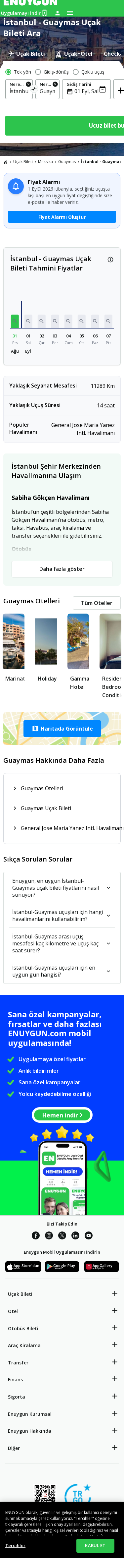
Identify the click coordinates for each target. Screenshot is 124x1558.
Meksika (45, 161)
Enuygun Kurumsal (30, 1414)
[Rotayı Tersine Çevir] (34, 90)
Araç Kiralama (24, 1345)
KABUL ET (95, 1545)
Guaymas (67, 161)
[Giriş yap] (57, 13)
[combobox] (19, 91)
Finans (15, 1379)
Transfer (18, 1362)
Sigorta (16, 1397)
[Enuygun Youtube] (89, 1236)
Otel (13, 1311)
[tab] (26, 53)
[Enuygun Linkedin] (75, 1236)
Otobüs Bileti (23, 1328)
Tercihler (15, 1545)
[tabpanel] (62, 102)
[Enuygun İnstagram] (49, 1236)
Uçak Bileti (23, 161)
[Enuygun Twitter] (62, 1236)
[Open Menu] (70, 13)
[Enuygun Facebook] (36, 1236)
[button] (15, 321)
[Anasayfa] (5, 161)
